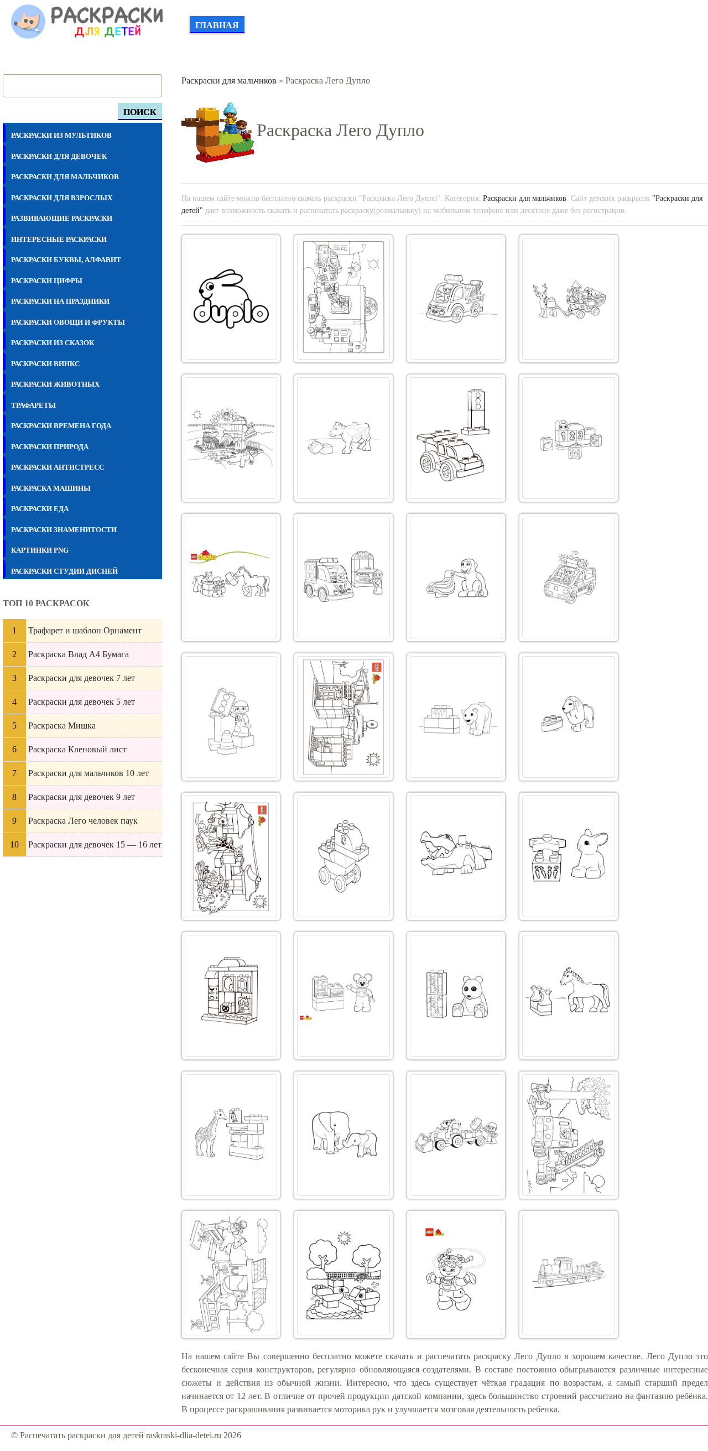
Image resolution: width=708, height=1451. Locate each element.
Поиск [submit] (140, 112)
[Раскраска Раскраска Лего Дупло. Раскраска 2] (343, 299)
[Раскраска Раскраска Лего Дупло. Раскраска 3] (456, 299)
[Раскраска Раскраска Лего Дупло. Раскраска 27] (456, 1135)
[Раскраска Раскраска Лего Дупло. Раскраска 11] (456, 577)
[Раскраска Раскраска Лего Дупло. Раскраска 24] (568, 996)
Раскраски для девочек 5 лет (81, 701)
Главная (217, 25)
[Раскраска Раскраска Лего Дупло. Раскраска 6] (343, 438)
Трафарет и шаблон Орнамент (85, 630)
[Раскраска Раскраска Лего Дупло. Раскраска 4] (568, 299)
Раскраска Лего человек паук (83, 820)
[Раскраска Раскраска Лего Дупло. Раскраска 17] (231, 856)
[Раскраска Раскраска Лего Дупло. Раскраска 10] (343, 577)
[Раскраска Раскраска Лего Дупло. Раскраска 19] (456, 856)
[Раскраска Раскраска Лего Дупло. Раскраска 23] (456, 996)
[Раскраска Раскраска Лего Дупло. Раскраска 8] (568, 438)
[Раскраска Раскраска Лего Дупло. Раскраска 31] (456, 1274)
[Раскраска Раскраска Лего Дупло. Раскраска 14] (343, 717)
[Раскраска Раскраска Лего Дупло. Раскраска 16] (568, 717)
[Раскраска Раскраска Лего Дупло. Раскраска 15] (456, 717)
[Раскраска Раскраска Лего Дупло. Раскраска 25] (231, 1135)
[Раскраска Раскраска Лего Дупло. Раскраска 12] (568, 577)
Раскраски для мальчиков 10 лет (88, 773)
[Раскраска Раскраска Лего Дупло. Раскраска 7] (456, 438)
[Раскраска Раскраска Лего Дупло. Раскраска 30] (343, 1274)
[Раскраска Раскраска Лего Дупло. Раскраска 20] (568, 856)
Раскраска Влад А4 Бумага (78, 654)
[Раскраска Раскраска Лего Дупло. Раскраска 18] (343, 856)
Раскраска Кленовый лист (77, 749)
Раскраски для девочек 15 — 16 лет (95, 844)
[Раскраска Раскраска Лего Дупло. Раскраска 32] (568, 1274)
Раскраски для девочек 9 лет (81, 797)
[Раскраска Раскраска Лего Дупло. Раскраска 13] (231, 717)
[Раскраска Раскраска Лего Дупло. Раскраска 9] (231, 577)
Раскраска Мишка (62, 725)
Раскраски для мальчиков (229, 80)
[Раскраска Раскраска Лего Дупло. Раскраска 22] (343, 996)
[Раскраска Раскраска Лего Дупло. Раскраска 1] (231, 299)
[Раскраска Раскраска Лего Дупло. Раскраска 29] (231, 1274)
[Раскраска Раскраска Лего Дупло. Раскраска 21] (231, 996)
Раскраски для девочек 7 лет (81, 678)
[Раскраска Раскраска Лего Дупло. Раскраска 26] (343, 1135)
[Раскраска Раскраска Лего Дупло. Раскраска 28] (568, 1135)
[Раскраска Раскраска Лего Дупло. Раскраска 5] (231, 438)
